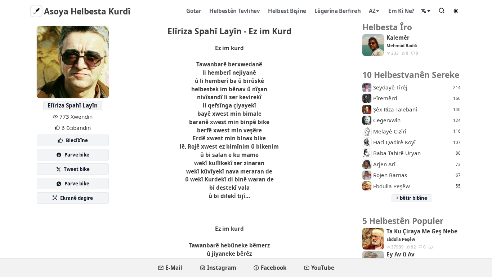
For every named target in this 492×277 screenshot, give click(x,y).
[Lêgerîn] (441, 10)
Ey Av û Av (400, 254)
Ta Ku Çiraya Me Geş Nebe (421, 231)
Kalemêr (398, 37)
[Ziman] (426, 11)
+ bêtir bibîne (411, 198)
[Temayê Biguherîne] (456, 11)
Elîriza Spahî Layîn (73, 105)
